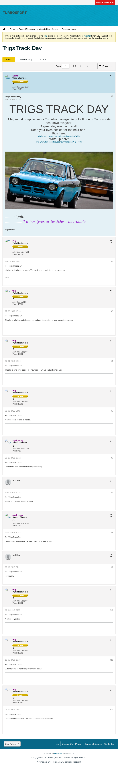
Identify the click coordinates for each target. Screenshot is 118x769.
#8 (112, 532)
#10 (111, 610)
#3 (112, 311)
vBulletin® (58, 753)
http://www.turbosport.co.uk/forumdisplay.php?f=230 (59, 136)
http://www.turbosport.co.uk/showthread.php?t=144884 (59, 142)
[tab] (8, 59)
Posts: (15, 89)
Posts (9, 59)
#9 (112, 567)
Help (57, 744)
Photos (42, 59)
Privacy (78, 744)
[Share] (110, 88)
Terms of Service (93, 744)
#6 (112, 458)
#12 (111, 710)
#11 (111, 660)
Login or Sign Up (103, 2)
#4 (112, 361)
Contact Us (67, 744)
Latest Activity (25, 59)
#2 (112, 261)
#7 (112, 492)
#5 (112, 411)
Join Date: (16, 87)
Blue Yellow (10, 744)
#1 (112, 96)
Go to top (109, 744)
